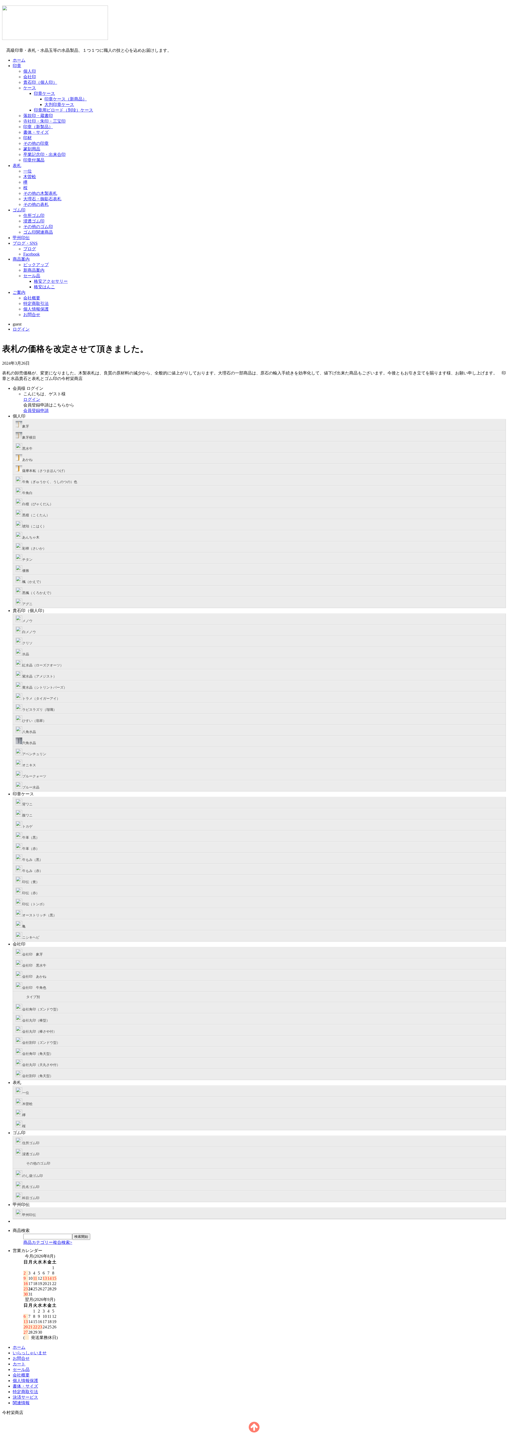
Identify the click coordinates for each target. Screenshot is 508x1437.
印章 (17, 65)
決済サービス (25, 1397)
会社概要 (31, 298)
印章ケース (44, 93)
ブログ (29, 249)
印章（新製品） (38, 126)
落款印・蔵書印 (38, 115)
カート (19, 1364)
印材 (27, 138)
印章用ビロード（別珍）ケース (63, 110)
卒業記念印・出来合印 (44, 154)
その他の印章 (36, 143)
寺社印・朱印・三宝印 (44, 121)
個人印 (29, 71)
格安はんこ (44, 287)
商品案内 (21, 259)
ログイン (21, 329)
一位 (27, 171)
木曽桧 (29, 176)
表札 (17, 165)
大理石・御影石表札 (42, 199)
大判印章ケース (59, 104)
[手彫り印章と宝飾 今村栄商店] (55, 37)
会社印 (29, 77)
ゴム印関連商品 (38, 232)
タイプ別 (33, 997)
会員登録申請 (36, 410)
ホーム (19, 60)
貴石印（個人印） (40, 82)
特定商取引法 (36, 303)
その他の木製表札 (40, 193)
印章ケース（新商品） (65, 99)
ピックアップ (36, 264)
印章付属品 (33, 160)
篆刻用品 (31, 149)
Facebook (31, 254)
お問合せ (31, 314)
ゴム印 (19, 210)
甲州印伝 (21, 237)
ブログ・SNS (25, 243)
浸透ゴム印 (33, 221)
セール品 (31, 276)
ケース (29, 88)
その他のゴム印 (38, 226)
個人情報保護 (36, 309)
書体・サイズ (36, 132)
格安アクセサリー (51, 281)
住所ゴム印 (33, 215)
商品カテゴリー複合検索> (47, 1242)
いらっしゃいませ (30, 1353)
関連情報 (21, 1403)
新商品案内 (33, 270)
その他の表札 (36, 204)
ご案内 (19, 292)
